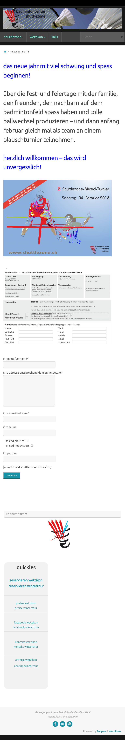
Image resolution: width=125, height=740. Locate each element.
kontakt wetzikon (26, 642)
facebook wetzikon (26, 622)
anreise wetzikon (26, 660)
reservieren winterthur (26, 586)
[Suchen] (121, 37)
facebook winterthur (26, 627)
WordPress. (115, 731)
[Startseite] (5, 51)
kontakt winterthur (26, 646)
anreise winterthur (26, 666)
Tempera (101, 731)
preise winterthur (26, 608)
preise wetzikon (26, 603)
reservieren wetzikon (26, 580)
